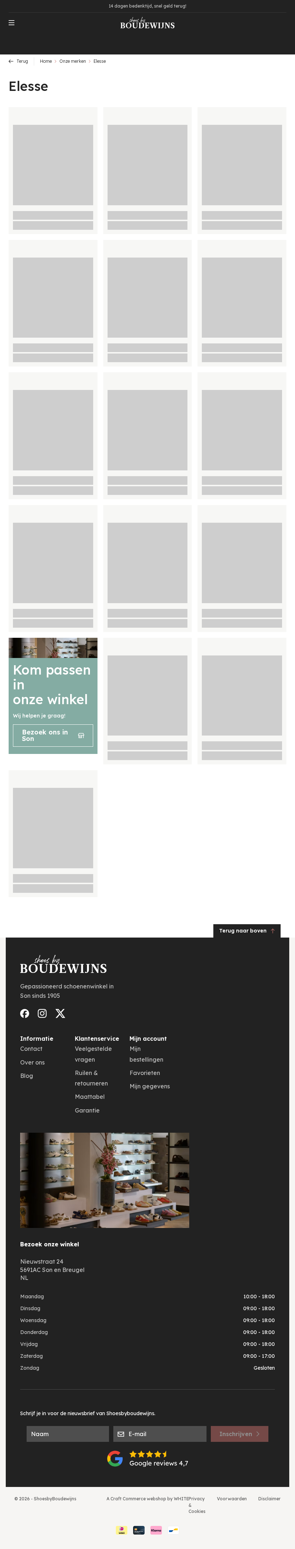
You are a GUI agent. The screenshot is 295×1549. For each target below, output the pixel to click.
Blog (26, 1075)
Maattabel (90, 1096)
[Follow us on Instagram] (42, 1013)
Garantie (87, 1110)
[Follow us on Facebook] (24, 1013)
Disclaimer (269, 1498)
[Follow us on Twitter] (60, 1013)
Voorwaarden (232, 1498)
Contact (31, 1048)
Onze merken (72, 61)
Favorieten (145, 1072)
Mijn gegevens (150, 1086)
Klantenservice (97, 1038)
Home (46, 61)
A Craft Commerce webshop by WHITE (147, 1498)
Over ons (32, 1062)
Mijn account (148, 1038)
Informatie (36, 1038)
